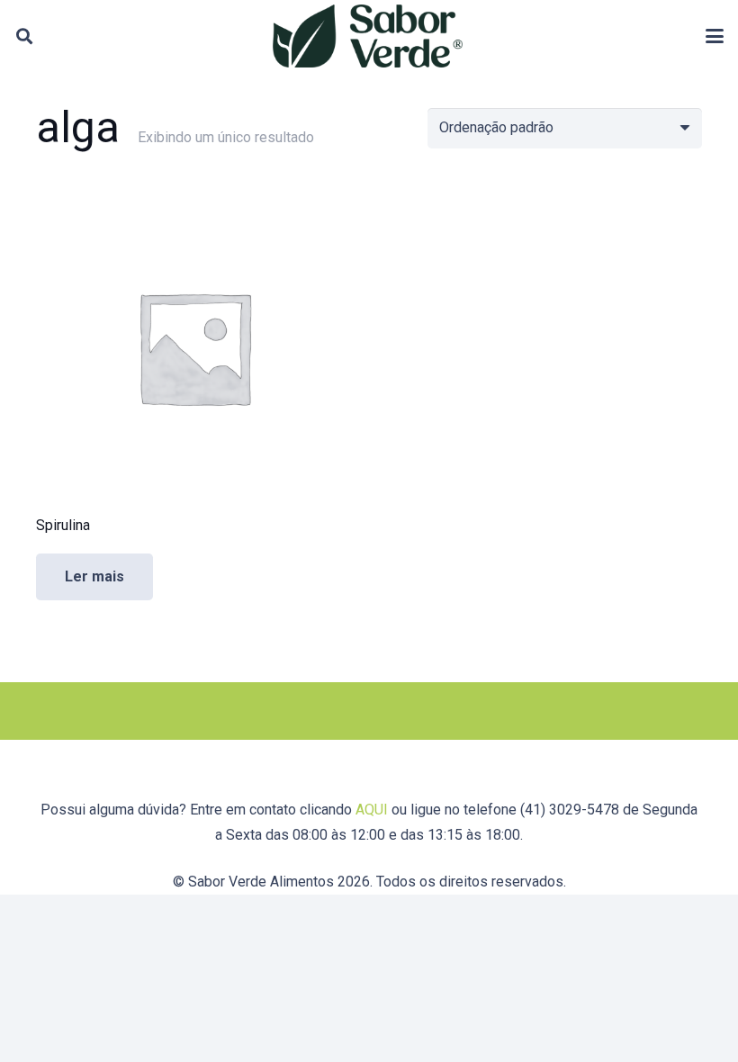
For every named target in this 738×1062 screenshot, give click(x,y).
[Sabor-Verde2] (368, 36)
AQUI (372, 809)
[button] (24, 36)
